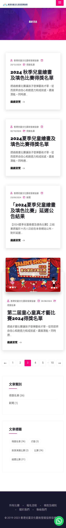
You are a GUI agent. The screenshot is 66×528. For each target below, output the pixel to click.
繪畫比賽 (18, 459)
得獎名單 (30, 64)
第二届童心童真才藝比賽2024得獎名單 (31, 315)
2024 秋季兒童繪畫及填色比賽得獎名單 (32, 75)
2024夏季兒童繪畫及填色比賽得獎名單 (33, 141)
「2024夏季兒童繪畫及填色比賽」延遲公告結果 (33, 210)
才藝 (35, 441)
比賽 (38, 450)
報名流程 (32, 505)
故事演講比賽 (20, 450)
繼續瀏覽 (15, 101)
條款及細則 (50, 505)
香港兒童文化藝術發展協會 (26, 60)
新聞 (28, 197)
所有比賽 (14, 505)
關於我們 (24, 509)
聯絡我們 (42, 509)
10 (52, 362)
